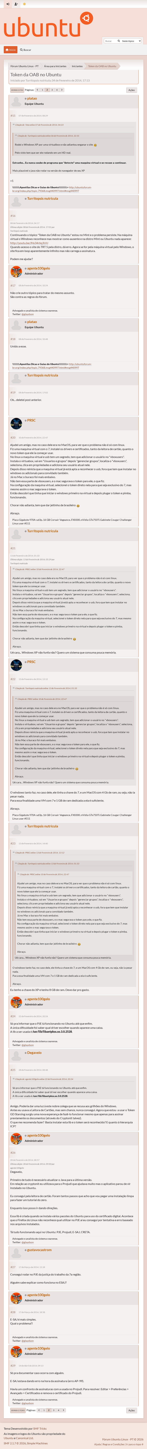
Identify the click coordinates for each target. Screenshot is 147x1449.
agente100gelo (38, 268)
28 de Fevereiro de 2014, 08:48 (33, 1070)
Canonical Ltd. (25, 1438)
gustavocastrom (39, 1250)
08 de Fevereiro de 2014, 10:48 (33, 339)
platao (32, 98)
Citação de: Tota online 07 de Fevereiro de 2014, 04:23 (39, 124)
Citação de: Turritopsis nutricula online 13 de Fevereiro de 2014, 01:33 (46, 688)
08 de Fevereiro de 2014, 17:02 (33, 392)
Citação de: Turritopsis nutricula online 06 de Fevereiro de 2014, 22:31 (48, 135)
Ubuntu (8, 1438)
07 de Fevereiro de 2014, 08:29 (33, 115)
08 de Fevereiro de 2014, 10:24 (33, 285)
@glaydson (28, 314)
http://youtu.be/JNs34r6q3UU (29, 243)
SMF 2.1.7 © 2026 (15, 1443)
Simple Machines (37, 1443)
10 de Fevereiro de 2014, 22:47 (33, 437)
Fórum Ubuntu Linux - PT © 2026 (122, 1439)
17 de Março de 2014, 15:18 (32, 1267)
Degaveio (34, 1052)
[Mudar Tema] (24, 4)
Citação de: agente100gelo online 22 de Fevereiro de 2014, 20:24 (44, 1079)
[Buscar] (119, 40)
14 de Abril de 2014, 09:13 (31, 1365)
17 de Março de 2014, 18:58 (32, 1312)
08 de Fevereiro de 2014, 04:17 (24, 223)
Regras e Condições (113, 1444)
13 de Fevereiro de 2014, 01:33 (24, 555)
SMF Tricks (40, 1428)
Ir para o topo (18, 1410)
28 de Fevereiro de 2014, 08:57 (24, 1160)
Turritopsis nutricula (42, 198)
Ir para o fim (17, 90)
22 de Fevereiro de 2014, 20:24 (33, 1016)
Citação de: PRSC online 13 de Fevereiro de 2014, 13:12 (39, 852)
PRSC (31, 420)
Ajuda (97, 1444)
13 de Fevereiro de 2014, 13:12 (33, 679)
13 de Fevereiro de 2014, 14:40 (33, 843)
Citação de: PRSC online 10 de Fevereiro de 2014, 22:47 (39, 569)
